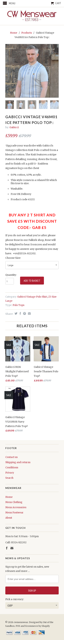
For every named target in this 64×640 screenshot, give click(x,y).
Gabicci (14, 127)
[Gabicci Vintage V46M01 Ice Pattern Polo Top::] (32, 71)
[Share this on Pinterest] (24, 313)
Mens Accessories (15, 507)
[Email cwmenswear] (11, 548)
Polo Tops (18, 305)
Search (9, 477)
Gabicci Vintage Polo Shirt (32, 296)
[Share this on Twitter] (15, 313)
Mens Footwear (14, 512)
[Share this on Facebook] (20, 313)
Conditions (11, 467)
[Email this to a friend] (29, 313)
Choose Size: (13, 257)
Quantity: (11, 274)
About (8, 517)
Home (9, 497)
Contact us (11, 457)
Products (26, 32)
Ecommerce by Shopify (37, 626)
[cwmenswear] (32, 16)
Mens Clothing (13, 502)
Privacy (9, 472)
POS (18, 626)
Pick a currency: (14, 599)
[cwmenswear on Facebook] (6, 548)
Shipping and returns (17, 462)
